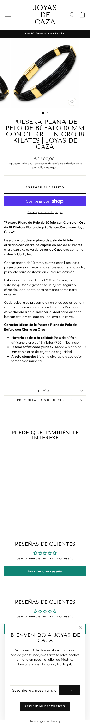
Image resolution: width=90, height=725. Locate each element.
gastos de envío (48, 163)
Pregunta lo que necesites (45, 400)
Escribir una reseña (45, 571)
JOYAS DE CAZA (45, 14)
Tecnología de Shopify (45, 721)
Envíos (45, 390)
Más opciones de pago (45, 212)
